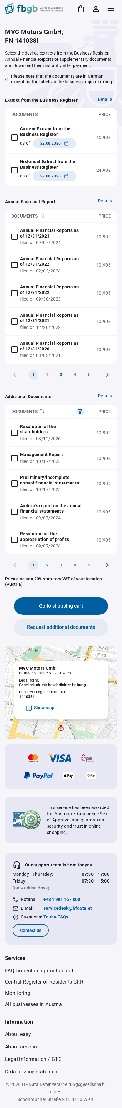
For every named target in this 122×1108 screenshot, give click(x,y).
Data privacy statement (32, 1072)
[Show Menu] (110, 8)
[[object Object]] (80, 411)
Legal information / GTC (33, 1059)
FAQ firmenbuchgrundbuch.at (39, 971)
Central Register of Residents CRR (44, 982)
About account (22, 1047)
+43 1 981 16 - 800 (61, 899)
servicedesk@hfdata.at (67, 908)
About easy (18, 1034)
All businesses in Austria (33, 1004)
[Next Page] (107, 375)
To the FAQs (56, 916)
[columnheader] (47, 216)
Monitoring (17, 993)
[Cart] (80, 8)
